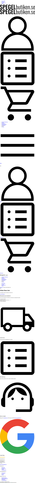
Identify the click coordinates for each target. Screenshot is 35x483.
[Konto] (17, 50)
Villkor (3, 469)
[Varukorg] (17, 120)
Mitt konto (3, 467)
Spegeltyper (3, 123)
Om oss (3, 126)
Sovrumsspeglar (4, 480)
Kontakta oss (4, 2)
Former (3, 122)
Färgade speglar (4, 124)
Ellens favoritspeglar (5, 478)
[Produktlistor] (17, 85)
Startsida (1, 287)
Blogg (3, 474)
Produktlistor (2, 237)
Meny (1, 163)
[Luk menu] (6, 275)
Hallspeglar (3, 479)
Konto (1, 201)
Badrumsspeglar (4, 477)
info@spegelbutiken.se (3, 464)
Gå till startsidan (2, 294)
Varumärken (3, 125)
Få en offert (3, 283)
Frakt (2, 3)
